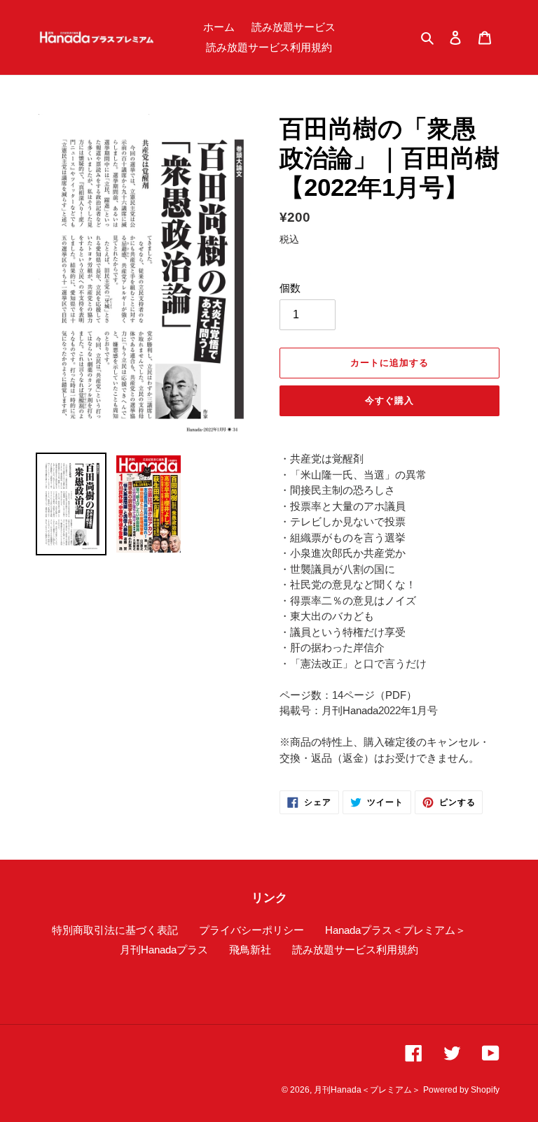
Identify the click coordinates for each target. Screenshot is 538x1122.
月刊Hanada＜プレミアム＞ (367, 1090)
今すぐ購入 (389, 400)
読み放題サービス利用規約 (355, 950)
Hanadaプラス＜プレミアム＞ (395, 930)
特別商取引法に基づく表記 (115, 930)
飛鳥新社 (250, 950)
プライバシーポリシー (251, 930)
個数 (290, 288)
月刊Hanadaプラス (164, 950)
